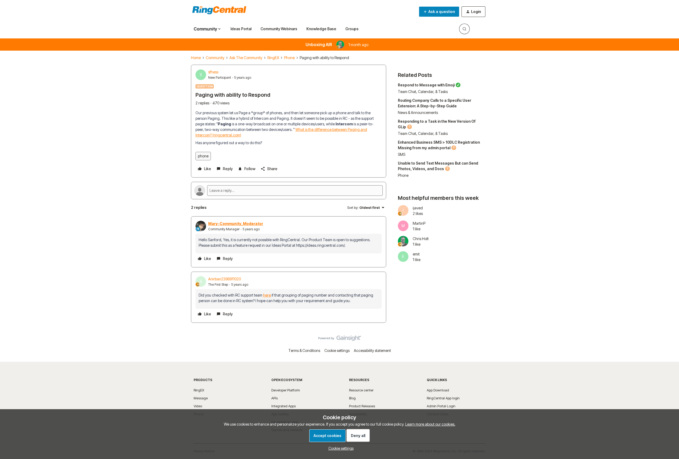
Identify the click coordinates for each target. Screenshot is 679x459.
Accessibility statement (372, 350)
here (267, 295)
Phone (289, 57)
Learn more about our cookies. (430, 424)
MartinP (419, 223)
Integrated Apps (283, 406)
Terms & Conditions (304, 350)
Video (198, 406)
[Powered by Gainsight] (339, 339)
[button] (439, 11)
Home (196, 57)
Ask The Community (245, 57)
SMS (401, 154)
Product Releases (362, 406)
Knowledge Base (321, 29)
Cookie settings (337, 350)
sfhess (213, 72)
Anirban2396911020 (224, 279)
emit (416, 254)
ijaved (418, 208)
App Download (438, 390)
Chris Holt (421, 238)
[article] (288, 242)
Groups (352, 29)
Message (201, 398)
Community (215, 57)
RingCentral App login (443, 398)
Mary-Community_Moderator (235, 223)
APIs (274, 398)
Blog (352, 398)
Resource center (361, 390)
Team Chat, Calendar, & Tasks (423, 91)
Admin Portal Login (441, 406)
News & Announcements (418, 112)
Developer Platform (285, 390)
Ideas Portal (240, 29)
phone (203, 156)
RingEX (273, 57)
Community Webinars (278, 29)
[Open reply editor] (288, 190)
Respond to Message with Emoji (426, 85)
